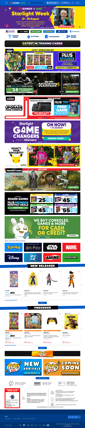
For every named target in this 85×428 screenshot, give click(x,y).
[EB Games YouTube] (79, 417)
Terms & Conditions (17, 418)
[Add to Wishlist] (21, 272)
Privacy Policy (7, 418)
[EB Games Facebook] (69, 417)
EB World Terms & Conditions (29, 418)
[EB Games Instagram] (72, 417)
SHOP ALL (42, 302)
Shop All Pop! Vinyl (42, 378)
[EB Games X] (76, 417)
